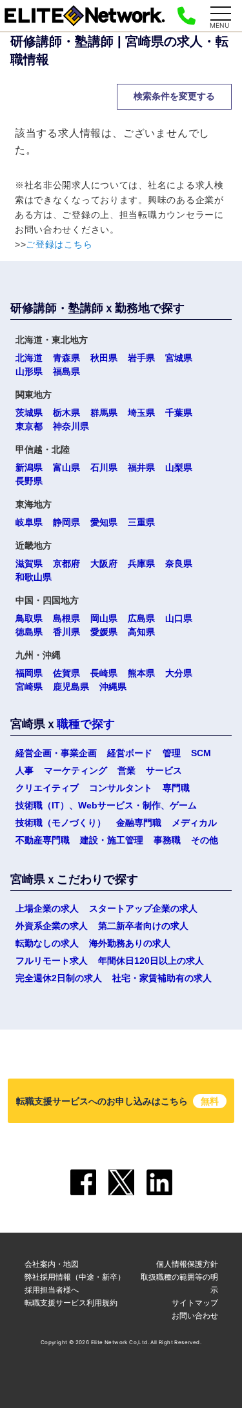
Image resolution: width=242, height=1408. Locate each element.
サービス (164, 770)
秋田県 (103, 358)
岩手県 (141, 358)
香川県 (66, 632)
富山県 (66, 467)
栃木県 (66, 412)
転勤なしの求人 (47, 943)
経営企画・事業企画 (56, 753)
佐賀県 (66, 673)
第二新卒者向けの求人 (143, 926)
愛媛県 (103, 632)
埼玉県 (141, 412)
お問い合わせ (195, 1315)
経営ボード (129, 753)
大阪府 (103, 563)
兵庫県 (141, 563)
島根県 (66, 618)
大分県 (178, 673)
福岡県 (29, 673)
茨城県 (29, 412)
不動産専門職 (42, 840)
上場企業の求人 (47, 908)
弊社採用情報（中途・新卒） (75, 1277)
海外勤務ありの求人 (129, 943)
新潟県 (29, 467)
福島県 (66, 371)
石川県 (103, 467)
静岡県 (66, 522)
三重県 (141, 522)
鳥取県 (29, 618)
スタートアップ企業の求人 (143, 908)
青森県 (66, 358)
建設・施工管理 (111, 840)
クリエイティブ (47, 788)
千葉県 (178, 412)
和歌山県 (33, 577)
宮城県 (178, 358)
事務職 (167, 840)
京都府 (66, 563)
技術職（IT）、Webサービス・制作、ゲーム (106, 805)
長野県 (29, 481)
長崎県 (103, 673)
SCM (201, 753)
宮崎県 (29, 686)
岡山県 (103, 618)
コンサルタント (120, 788)
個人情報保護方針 (187, 1264)
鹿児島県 (71, 686)
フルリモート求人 (51, 960)
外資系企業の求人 (51, 926)
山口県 (178, 618)
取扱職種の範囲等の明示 (179, 1283)
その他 (204, 840)
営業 (126, 770)
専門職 (176, 788)
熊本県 (141, 673)
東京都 (29, 426)
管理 (172, 753)
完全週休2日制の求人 (58, 978)
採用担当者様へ (52, 1290)
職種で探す (86, 724)
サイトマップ (195, 1302)
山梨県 (178, 467)
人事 (24, 770)
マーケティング (75, 770)
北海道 (29, 358)
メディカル (194, 822)
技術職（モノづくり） (60, 822)
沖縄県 (112, 686)
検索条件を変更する (174, 96)
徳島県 (29, 632)
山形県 (29, 371)
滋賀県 (29, 563)
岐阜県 (29, 522)
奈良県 (178, 563)
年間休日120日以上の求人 (151, 960)
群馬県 (103, 412)
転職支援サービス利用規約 (71, 1302)
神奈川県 (71, 426)
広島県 (141, 618)
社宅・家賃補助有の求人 (162, 978)
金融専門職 (138, 822)
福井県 (141, 467)
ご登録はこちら (59, 244)
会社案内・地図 (52, 1264)
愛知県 (103, 522)
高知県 (141, 632)
